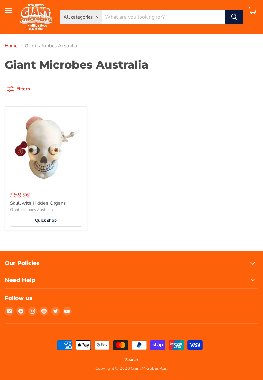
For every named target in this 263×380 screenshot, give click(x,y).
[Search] (234, 17)
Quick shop (46, 220)
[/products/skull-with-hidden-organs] (46, 147)
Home (11, 46)
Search (131, 360)
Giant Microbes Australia (31, 209)
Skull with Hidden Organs (38, 203)
